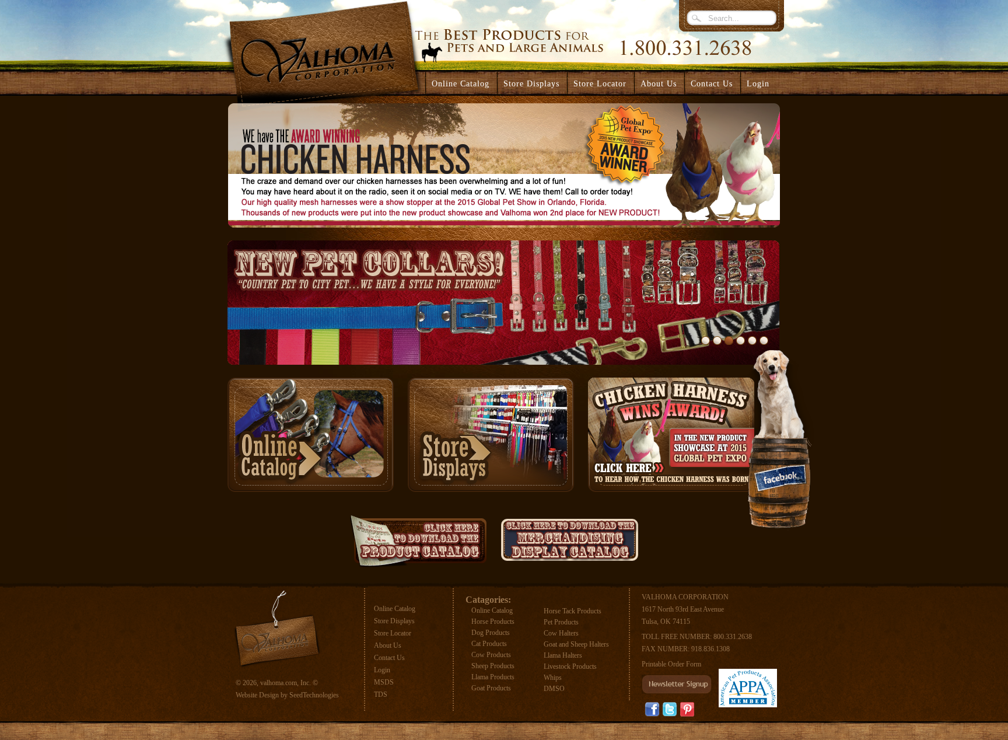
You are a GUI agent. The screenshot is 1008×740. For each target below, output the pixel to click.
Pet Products (561, 622)
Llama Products (492, 677)
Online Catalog (394, 609)
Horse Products (492, 621)
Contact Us (389, 658)
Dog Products (490, 633)
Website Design (257, 695)
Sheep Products (492, 666)
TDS (380, 694)
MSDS (384, 682)
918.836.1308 (710, 649)
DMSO (554, 689)
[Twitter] (669, 709)
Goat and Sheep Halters (576, 644)
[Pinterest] (687, 709)
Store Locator (392, 633)
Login (758, 83)
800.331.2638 (732, 637)
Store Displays (394, 621)
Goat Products (491, 688)
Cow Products (491, 655)
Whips (553, 677)
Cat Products (489, 644)
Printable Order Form (671, 664)
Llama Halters (563, 655)
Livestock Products (570, 666)
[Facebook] (652, 709)
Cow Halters (561, 633)
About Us (387, 645)
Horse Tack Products (572, 611)
